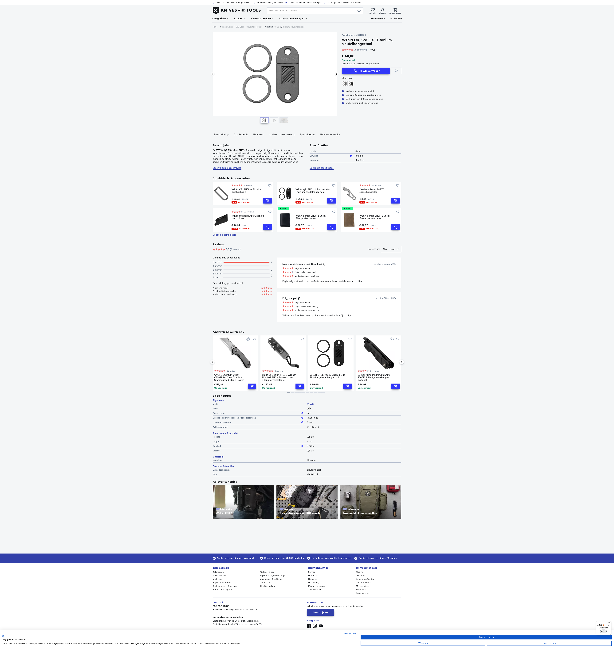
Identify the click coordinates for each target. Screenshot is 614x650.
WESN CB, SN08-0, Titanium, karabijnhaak (247, 190)
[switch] (603, 631)
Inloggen (382, 13)
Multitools (217, 579)
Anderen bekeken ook (282, 134)
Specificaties (307, 134)
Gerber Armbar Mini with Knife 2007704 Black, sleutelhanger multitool (374, 377)
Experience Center (365, 579)
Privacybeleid (350, 633)
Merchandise (362, 586)
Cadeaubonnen (363, 582)
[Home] (237, 9)
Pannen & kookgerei (222, 589)
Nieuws (359, 572)
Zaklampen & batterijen (271, 579)
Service (311, 572)
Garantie (312, 575)
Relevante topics (330, 134)
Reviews (258, 134)
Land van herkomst (222, 422)
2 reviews (362, 50)
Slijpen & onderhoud (222, 582)
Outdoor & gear (226, 27)
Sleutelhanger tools (255, 27)
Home (215, 27)
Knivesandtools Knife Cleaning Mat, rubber (248, 217)
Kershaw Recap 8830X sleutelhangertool (371, 190)
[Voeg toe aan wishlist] (396, 71)
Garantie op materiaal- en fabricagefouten (234, 417)
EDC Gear (240, 27)
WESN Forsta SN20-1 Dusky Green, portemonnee (374, 217)
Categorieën (219, 18)
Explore (238, 18)
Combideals (241, 134)
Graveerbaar (219, 413)
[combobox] (391, 249)
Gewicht (314, 155)
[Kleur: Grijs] (344, 83)
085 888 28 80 (221, 606)
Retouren (312, 579)
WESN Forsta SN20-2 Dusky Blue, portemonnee (310, 217)
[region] (275, 78)
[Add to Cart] (267, 201)
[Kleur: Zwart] (350, 83)
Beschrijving (221, 134)
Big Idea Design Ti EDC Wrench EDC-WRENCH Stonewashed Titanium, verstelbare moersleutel (279, 377)
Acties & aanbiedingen (291, 18)
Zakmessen (218, 572)
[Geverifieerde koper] (324, 264)
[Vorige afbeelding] (213, 74)
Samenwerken (363, 593)
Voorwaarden (315, 589)
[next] (396, 362)
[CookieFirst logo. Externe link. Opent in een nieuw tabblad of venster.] (3, 636)
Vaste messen (219, 575)
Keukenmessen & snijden (225, 586)
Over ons (360, 575)
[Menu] (609, 623)
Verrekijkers (266, 582)
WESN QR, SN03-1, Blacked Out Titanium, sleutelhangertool (312, 190)
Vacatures (361, 589)
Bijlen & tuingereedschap (272, 575)
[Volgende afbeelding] (337, 74)
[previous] (218, 362)
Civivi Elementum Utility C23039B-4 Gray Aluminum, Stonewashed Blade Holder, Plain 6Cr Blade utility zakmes (230, 377)
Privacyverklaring (316, 586)
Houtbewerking (268, 586)
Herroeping (313, 582)
